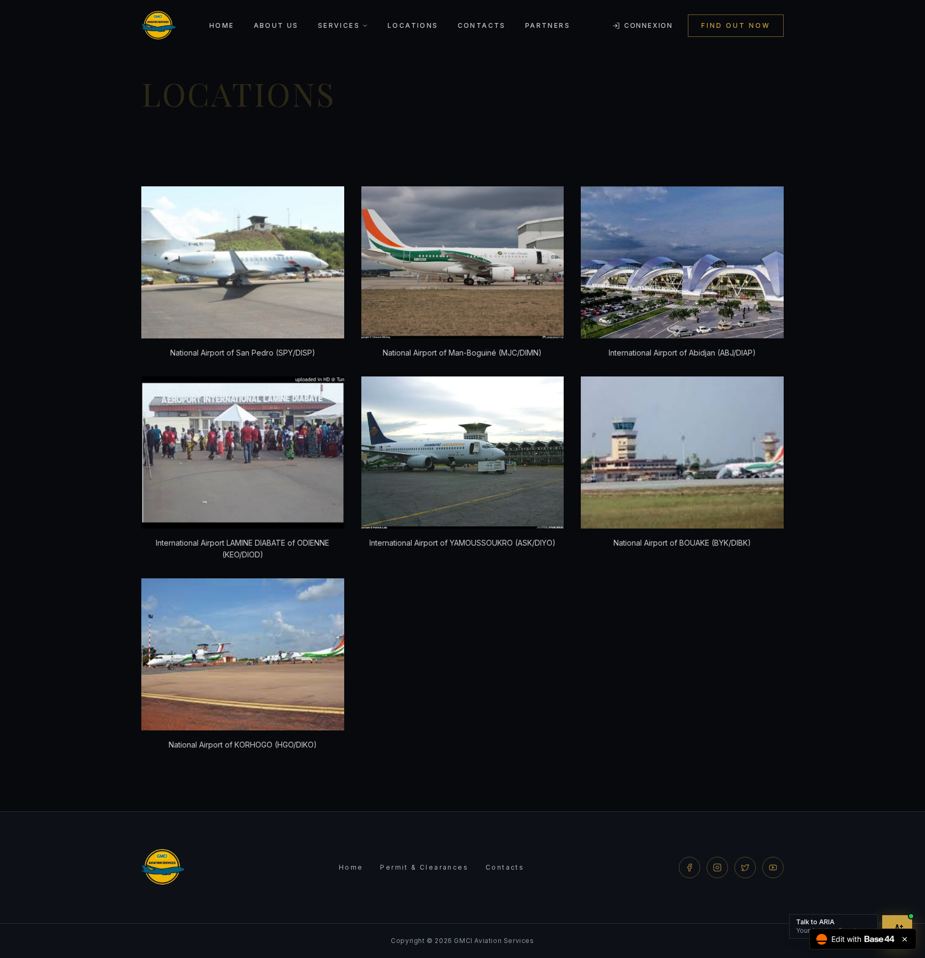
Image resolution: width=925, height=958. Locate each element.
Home (351, 867)
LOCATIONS (413, 25)
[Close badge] (904, 939)
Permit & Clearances (424, 867)
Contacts (505, 867)
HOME (221, 25)
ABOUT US (276, 25)
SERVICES (339, 25)
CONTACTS (482, 25)
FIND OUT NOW (735, 25)
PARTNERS (547, 25)
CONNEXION (648, 25)
